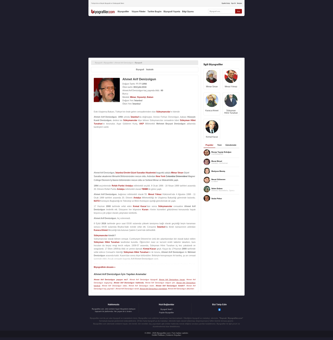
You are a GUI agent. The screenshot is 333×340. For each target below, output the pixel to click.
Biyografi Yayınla (172, 11)
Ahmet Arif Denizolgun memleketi (153, 289)
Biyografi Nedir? (166, 309)
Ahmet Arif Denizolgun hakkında (129, 283)
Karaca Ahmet (211, 110)
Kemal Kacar (212, 137)
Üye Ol (233, 3)
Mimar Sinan (212, 86)
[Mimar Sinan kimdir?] (211, 77)
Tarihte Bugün (155, 11)
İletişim (239, 3)
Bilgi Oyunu (188, 11)
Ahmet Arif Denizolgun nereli (127, 289)
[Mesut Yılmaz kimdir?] (231, 77)
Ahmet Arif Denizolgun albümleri (181, 289)
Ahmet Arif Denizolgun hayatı (172, 280)
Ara (238, 11)
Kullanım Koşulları (173, 335)
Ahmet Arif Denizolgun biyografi (143, 280)
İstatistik (149, 69)
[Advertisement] (166, 37)
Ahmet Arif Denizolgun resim (141, 286)
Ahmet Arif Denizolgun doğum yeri (160, 283)
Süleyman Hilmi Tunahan (231, 111)
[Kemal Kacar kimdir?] (211, 127)
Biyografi (140, 69)
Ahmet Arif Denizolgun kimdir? (170, 286)
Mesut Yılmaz (231, 86)
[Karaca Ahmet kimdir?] (211, 101)
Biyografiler (123, 11)
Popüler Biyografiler (166, 313)
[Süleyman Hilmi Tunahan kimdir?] (231, 101)
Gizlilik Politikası (158, 335)
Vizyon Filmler (139, 11)
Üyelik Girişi (226, 3)
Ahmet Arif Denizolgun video (114, 286)
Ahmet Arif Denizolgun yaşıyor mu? (111, 280)
